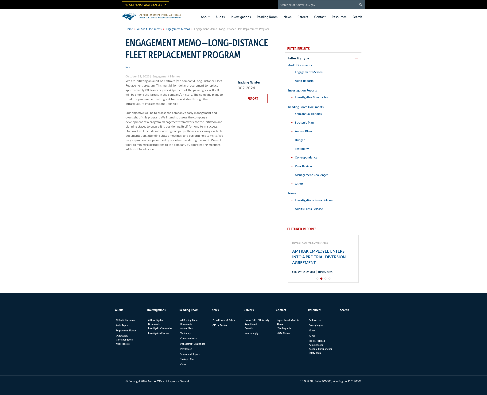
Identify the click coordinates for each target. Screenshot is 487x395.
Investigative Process (158, 333)
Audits (220, 17)
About (205, 17)
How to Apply (251, 333)
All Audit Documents (149, 29)
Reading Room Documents (306, 107)
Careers (303, 17)
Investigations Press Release (314, 200)
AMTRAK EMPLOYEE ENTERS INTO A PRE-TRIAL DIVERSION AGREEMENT (319, 256)
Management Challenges (311, 175)
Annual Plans (303, 131)
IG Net (312, 330)
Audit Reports (304, 80)
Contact (320, 17)
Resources (339, 17)
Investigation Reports (302, 90)
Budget (300, 140)
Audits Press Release (309, 209)
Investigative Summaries (311, 97)
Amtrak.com (315, 320)
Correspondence (306, 157)
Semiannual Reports (308, 113)
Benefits (249, 328)
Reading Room (267, 17)
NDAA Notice (283, 333)
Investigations (241, 17)
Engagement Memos (178, 29)
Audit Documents (300, 65)
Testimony (302, 148)
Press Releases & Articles (224, 320)
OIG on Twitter (219, 325)
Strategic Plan (304, 122)
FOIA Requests (284, 328)
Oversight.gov (316, 325)
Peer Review (303, 166)
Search (357, 17)
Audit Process (123, 343)
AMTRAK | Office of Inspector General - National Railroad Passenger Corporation (153, 16)
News (287, 17)
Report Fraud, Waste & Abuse (143, 4)
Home (129, 29)
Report (252, 98)
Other (299, 183)
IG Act (312, 335)
